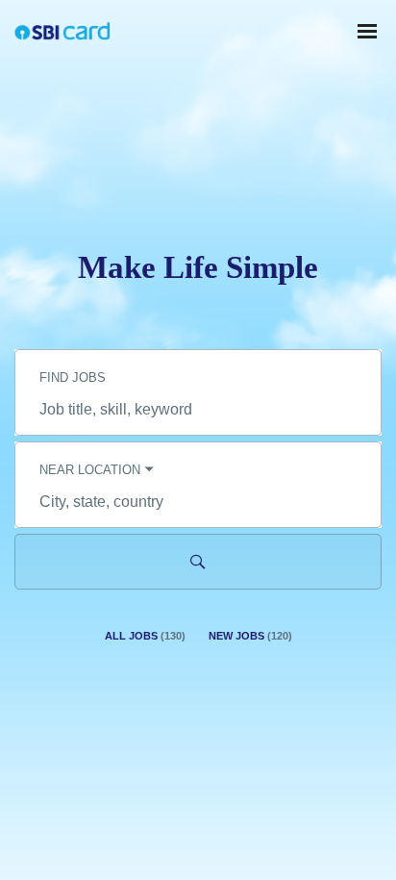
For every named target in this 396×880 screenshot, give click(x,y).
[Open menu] (367, 31)
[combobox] (198, 409)
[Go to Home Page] (62, 31)
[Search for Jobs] (198, 562)
